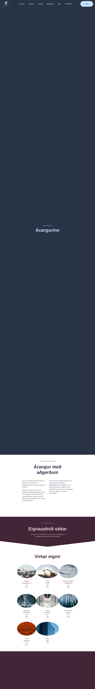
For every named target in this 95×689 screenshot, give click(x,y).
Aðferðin (40, 3)
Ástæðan (31, 3)
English (87, 4)
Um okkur (21, 3)
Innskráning (68, 3)
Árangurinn (50, 3)
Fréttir (59, 3)
